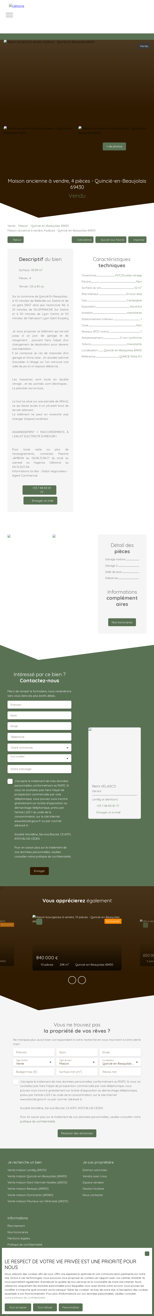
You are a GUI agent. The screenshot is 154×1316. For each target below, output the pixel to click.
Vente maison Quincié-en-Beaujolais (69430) (37, 1176)
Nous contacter (93, 1195)
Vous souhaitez (17, 756)
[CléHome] (35, 15)
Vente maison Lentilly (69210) (27, 1170)
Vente (11, 226)
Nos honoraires (18, 1232)
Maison (23, 226)
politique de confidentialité (53, 856)
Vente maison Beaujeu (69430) (28, 1188)
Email (14, 726)
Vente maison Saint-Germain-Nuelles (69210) (37, 1182)
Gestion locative (93, 1188)
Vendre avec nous (95, 1176)
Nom (14, 715)
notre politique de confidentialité (25, 1297)
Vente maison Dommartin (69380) (30, 1195)
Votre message (21, 769)
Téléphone (17, 737)
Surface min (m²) (70, 1072)
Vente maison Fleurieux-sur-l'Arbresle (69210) (38, 1201)
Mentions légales (19, 1238)
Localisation (108, 1060)
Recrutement (16, 1226)
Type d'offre (22, 1060)
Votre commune (22, 747)
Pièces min (110, 1072)
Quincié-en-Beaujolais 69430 (50, 226)
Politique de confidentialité (25, 1244)
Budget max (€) (26, 1072)
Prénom (16, 705)
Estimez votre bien (95, 1170)
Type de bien (65, 1060)
